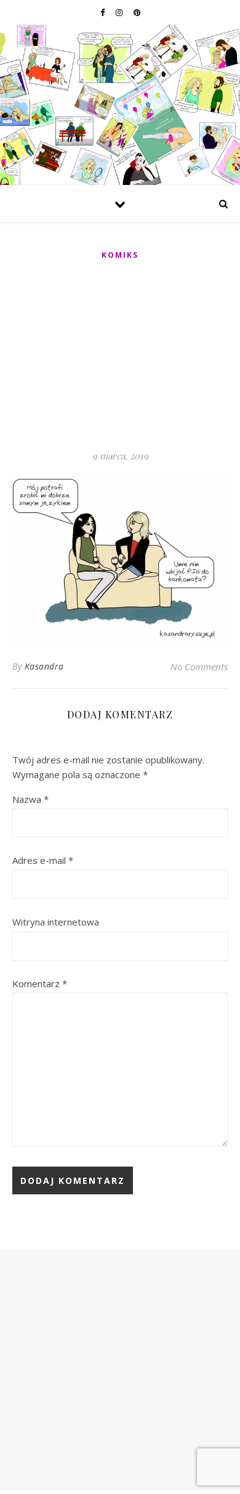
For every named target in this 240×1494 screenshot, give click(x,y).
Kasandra (44, 666)
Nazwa (30, 799)
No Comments (199, 666)
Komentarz (39, 983)
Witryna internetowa (55, 922)
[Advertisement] (120, 355)
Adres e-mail (42, 860)
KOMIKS (120, 255)
